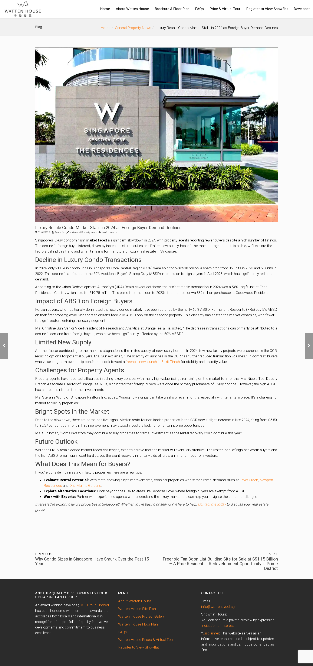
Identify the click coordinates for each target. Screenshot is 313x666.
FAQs (199, 9)
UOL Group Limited (94, 605)
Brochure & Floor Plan (172, 9)
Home (105, 9)
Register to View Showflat (267, 9)
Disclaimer (211, 633)
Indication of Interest (217, 625)
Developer (302, 9)
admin (61, 232)
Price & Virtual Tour (225, 9)
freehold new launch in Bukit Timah (153, 362)
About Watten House (132, 9)
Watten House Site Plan (137, 609)
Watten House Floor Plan (138, 624)
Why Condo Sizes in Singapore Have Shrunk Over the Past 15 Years (92, 561)
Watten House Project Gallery (141, 616)
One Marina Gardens (85, 485)
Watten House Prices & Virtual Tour (146, 639)
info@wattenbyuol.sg (218, 606)
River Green (249, 480)
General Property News (133, 28)
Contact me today (212, 504)
